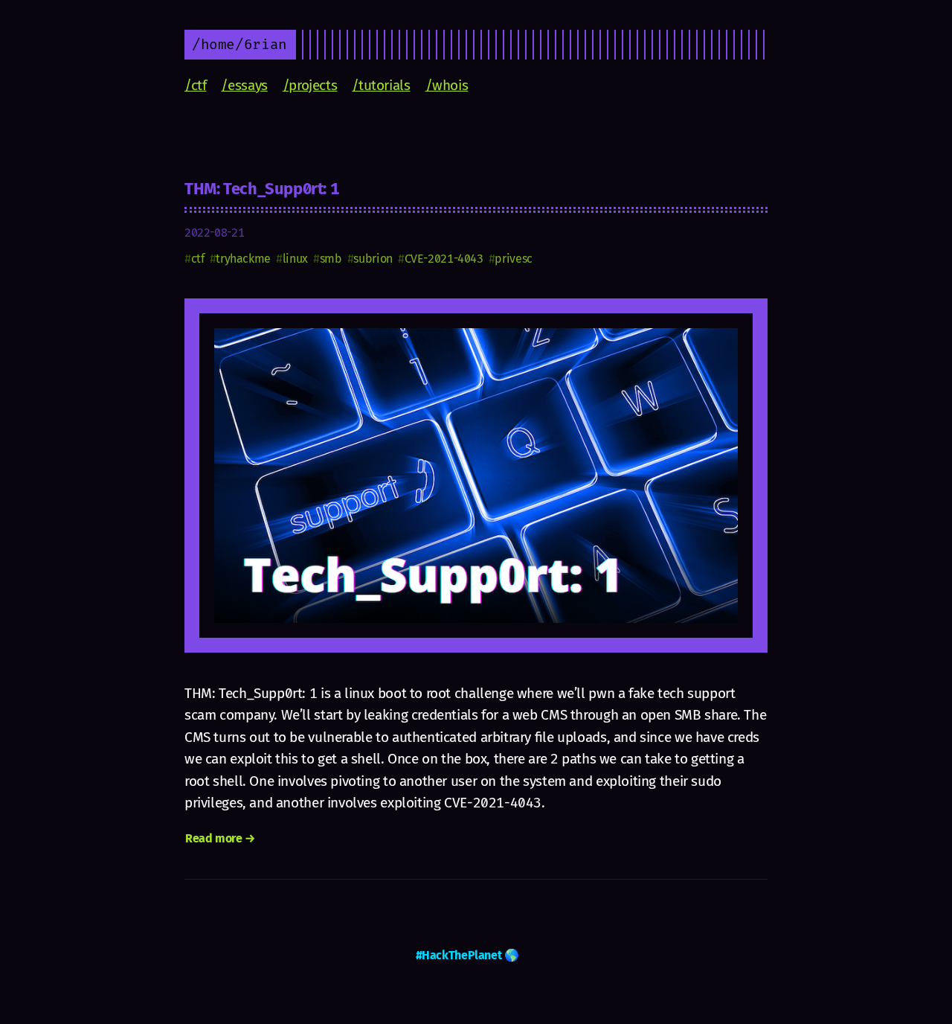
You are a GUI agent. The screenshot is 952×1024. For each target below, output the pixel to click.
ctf (198, 259)
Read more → (220, 838)
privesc (513, 259)
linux (295, 259)
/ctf (195, 85)
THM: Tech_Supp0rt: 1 (261, 189)
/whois (447, 85)
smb (331, 259)
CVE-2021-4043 (444, 259)
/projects (310, 85)
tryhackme (243, 259)
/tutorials (381, 85)
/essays (244, 85)
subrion (372, 259)
